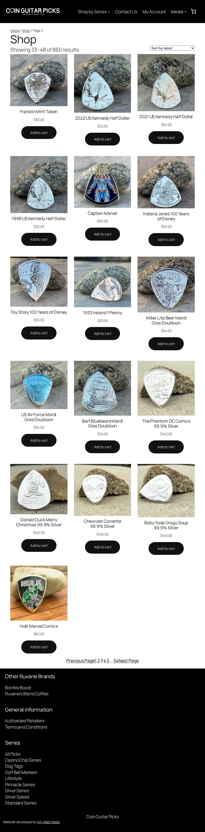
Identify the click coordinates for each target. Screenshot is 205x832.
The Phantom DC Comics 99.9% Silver (166, 423)
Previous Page (80, 660)
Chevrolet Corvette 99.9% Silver (102, 524)
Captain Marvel (103, 213)
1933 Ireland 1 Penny (102, 312)
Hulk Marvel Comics (39, 626)
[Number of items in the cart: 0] (193, 11)
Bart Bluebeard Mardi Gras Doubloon (102, 423)
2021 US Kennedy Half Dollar (166, 116)
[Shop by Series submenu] (109, 11)
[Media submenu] (185, 11)
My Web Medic (48, 821)
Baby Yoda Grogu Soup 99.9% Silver (166, 525)
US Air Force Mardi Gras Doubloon (38, 417)
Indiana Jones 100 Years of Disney (166, 216)
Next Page (128, 660)
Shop (26, 30)
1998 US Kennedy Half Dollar (39, 218)
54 (116, 660)
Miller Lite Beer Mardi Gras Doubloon (166, 320)
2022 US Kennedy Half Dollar (102, 118)
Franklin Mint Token (39, 111)
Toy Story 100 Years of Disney (38, 312)
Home (15, 30)
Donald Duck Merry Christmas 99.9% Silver (39, 522)
